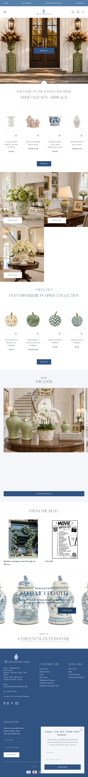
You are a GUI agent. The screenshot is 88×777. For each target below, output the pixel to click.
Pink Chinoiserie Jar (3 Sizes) (11, 143)
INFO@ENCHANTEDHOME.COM (15, 686)
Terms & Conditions (76, 677)
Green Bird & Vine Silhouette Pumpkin (11, 342)
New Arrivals (27, 3)
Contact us (7, 696)
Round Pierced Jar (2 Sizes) (55, 143)
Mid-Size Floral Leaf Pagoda (77, 143)
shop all (44, 51)
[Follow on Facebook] (4, 703)
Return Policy (45, 672)
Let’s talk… (49, 561)
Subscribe (63, 767)
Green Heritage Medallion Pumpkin (77, 342)
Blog (70, 672)
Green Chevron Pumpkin (33, 341)
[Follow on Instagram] (7, 703)
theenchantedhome (45, 639)
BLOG (6, 3)
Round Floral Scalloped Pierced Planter (33, 144)
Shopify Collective (47, 683)
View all (44, 164)
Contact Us (44, 669)
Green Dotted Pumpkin (55, 341)
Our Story (43, 677)
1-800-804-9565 (14, 668)
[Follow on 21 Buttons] (16, 703)
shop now (13, 220)
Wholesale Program (47, 680)
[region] (44, 51)
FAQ (41, 674)
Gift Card (72, 669)
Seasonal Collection (54, 3)
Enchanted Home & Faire (49, 686)
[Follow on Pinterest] (12, 703)
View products (44, 494)
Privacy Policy (74, 674)
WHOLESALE (80, 3)
